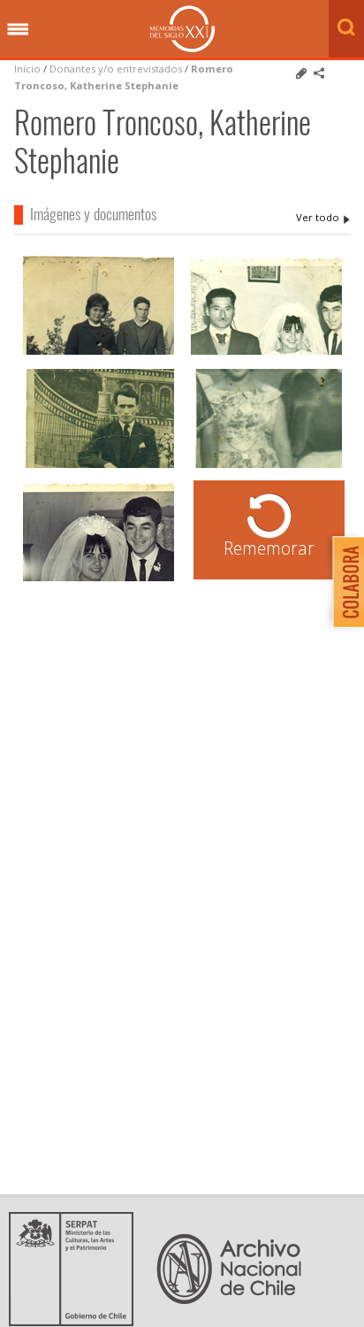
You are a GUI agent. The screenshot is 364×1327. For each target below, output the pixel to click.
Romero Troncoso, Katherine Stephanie (323, 217)
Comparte (319, 73)
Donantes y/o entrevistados (115, 68)
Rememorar (269, 548)
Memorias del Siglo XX (182, 28)
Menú (17, 30)
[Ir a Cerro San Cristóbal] (98, 352)
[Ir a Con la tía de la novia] (98, 579)
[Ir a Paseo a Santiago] (98, 466)
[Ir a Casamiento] (266, 352)
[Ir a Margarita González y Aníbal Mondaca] (266, 466)
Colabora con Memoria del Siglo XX (344, 582)
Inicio (27, 68)
